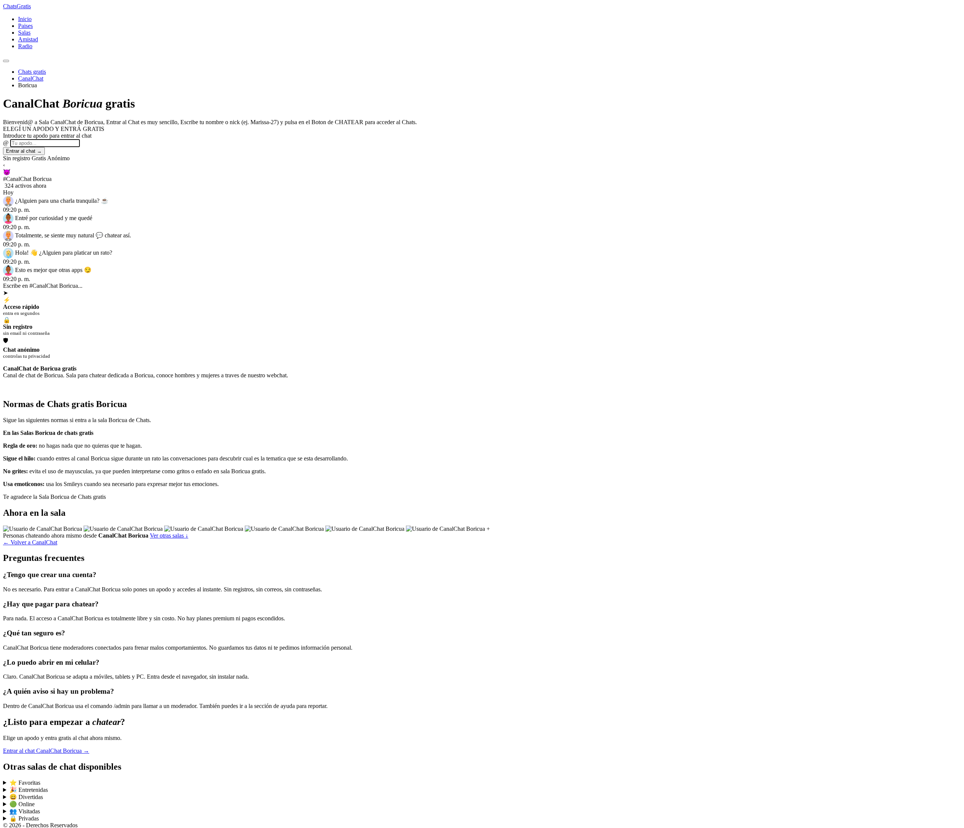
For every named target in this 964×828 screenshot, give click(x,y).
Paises (25, 26)
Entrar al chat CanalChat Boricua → (46, 750)
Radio (25, 46)
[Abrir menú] (6, 61)
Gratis (17, 6)
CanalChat (30, 78)
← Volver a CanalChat (30, 542)
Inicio (25, 19)
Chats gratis (32, 71)
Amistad (28, 39)
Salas (24, 32)
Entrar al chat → (24, 151)
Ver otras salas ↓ (169, 535)
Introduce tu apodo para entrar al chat (47, 135)
